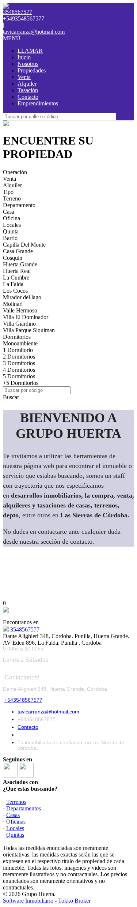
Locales (12, 225)
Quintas (15, 835)
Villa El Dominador (25, 317)
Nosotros (28, 64)
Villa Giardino (19, 324)
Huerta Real (17, 271)
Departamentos (23, 808)
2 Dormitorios (19, 356)
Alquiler (27, 83)
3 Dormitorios (19, 363)
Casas (13, 815)
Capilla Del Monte (24, 244)
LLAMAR (30, 51)
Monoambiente (20, 343)
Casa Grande (18, 251)
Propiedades (32, 70)
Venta (24, 77)
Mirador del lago (22, 297)
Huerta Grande (20, 264)
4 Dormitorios (19, 370)
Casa (8, 212)
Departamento (19, 205)
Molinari (13, 304)
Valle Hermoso (20, 310)
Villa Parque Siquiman (29, 330)
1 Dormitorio (18, 350)
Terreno (12, 198)
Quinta (11, 231)
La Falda (13, 284)
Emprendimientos (38, 103)
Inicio (24, 57)
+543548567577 (23, 700)
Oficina (11, 218)
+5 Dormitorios (20, 383)
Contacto (28, 97)
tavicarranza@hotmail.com (34, 32)
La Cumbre (16, 277)
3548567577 (24, 629)
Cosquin (12, 258)
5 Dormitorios (19, 376)
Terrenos (16, 802)
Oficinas (16, 821)
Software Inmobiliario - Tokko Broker (47, 900)
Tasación (28, 90)
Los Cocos (15, 291)
